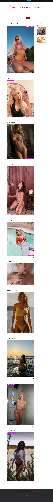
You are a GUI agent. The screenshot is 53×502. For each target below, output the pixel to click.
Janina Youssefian (11, 430)
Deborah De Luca (11, 338)
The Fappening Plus (25, 493)
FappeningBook (39, 23)
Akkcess (9, 78)
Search (35, 491)
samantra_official (11, 382)
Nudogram (38, 25)
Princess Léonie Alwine (13, 24)
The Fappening (39, 24)
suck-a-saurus (11, 164)
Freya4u (9, 261)
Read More (33, 74)
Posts (27, 493)
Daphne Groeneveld (12, 290)
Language (29, 493)
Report (26, 496)
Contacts (26, 495)
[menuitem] (14, 7)
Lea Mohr (9, 220)
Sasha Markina (11, 122)
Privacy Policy (26, 498)
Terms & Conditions (26, 497)
